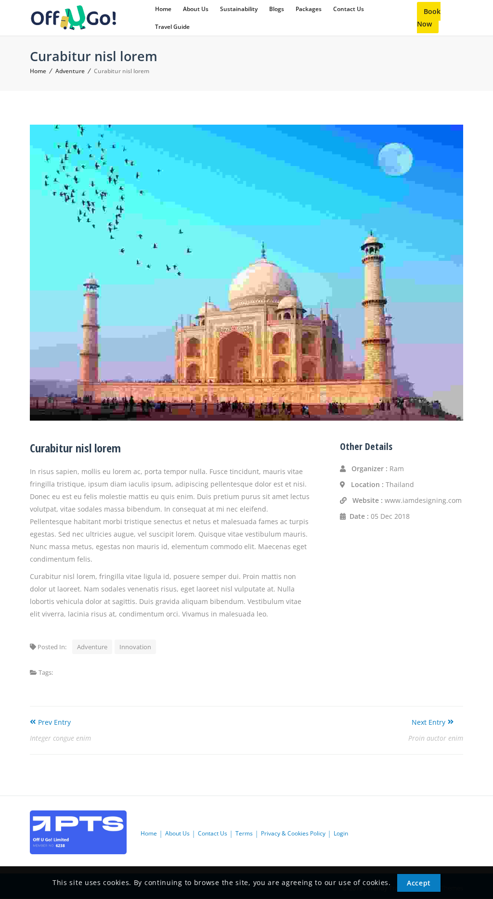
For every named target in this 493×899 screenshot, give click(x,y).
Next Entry (428, 722)
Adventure (70, 71)
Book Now (429, 17)
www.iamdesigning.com (423, 500)
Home (38, 71)
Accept (419, 882)
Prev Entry (54, 722)
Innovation (135, 646)
